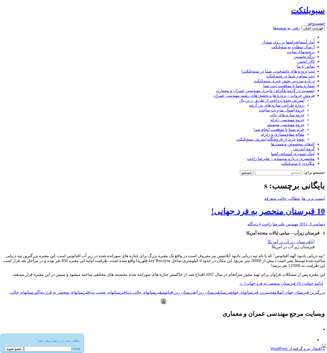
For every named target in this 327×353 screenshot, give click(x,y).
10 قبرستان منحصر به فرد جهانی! (268, 211)
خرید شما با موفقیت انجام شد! (279, 129)
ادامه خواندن (281, 283)
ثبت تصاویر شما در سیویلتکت (290, 76)
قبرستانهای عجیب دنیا (107, 292)
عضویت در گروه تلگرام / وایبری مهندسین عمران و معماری (265, 90)
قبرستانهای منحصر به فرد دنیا (64, 292)
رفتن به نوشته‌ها (286, 28)
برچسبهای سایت (301, 52)
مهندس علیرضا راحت (280, 224)
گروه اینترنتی (304, 149)
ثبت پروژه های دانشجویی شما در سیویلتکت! (278, 71)
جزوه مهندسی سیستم (286, 124)
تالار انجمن (306, 61)
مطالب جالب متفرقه (282, 198)
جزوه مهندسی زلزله (287, 120)
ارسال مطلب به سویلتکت (293, 47)
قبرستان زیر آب (207, 292)
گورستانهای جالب (24, 292)
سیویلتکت (308, 10)
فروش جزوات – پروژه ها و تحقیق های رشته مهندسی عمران (264, 95)
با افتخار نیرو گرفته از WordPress (297, 348)
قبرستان (225, 292)
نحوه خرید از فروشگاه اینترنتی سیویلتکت (270, 139)
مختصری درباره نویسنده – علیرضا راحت (281, 158)
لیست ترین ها (313, 198)
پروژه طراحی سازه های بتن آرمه (277, 105)
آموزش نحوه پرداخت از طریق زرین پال (272, 100)
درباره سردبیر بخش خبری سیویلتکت (284, 81)
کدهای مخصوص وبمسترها (293, 144)
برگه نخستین (304, 56)
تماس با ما (306, 66)
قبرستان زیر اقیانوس (178, 292)
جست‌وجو (316, 23)
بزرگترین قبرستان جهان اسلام (299, 292)
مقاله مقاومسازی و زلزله (283, 134)
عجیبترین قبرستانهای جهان (253, 292)
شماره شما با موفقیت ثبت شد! (289, 86)
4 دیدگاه (254, 224)
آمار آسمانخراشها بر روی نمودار (288, 42)
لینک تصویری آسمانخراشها (293, 154)
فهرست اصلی (313, 28)
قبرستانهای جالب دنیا (143, 292)
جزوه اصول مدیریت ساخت (282, 110)
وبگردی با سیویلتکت (298, 163)
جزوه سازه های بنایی (287, 115)
